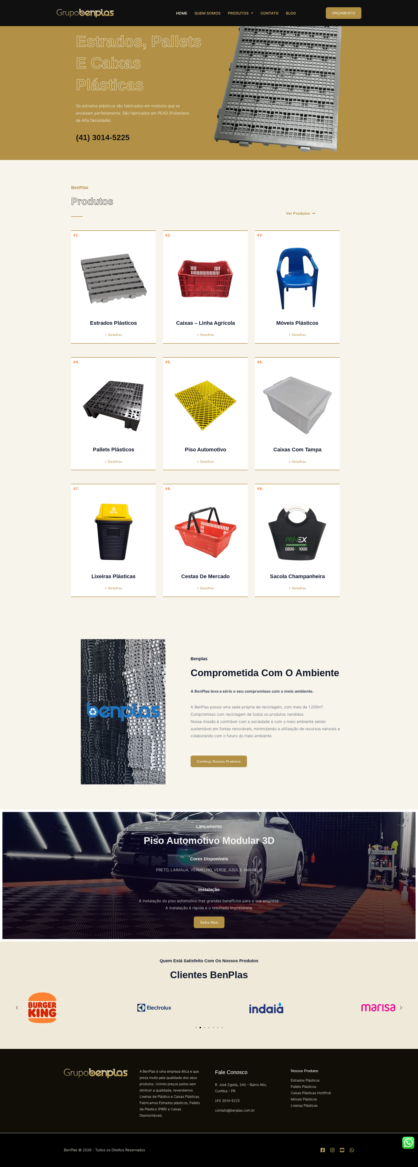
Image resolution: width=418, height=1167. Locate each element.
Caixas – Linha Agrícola (205, 323)
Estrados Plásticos (113, 323)
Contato (270, 13)
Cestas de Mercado (205, 576)
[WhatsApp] (351, 1150)
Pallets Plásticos (113, 450)
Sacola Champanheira (297, 576)
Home (181, 13)
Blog (291, 13)
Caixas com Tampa (297, 450)
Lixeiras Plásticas (113, 576)
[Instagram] (332, 1150)
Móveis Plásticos (297, 323)
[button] (240, 13)
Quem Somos (207, 13)
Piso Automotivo (205, 450)
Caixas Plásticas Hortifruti (311, 1093)
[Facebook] (322, 1150)
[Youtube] (342, 1150)
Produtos (238, 13)
